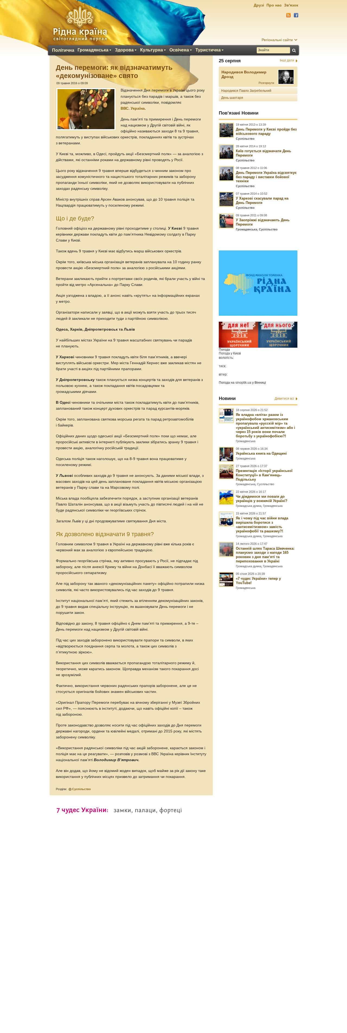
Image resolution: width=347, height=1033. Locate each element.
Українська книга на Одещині (261, 453)
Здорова (124, 50)
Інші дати (287, 60)
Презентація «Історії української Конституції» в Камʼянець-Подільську (264, 475)
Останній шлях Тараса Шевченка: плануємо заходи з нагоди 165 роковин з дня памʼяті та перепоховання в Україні (265, 554)
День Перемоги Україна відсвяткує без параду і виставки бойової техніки (266, 177)
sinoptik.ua (243, 382)
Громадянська (93, 50)
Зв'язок (291, 5)
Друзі (259, 5)
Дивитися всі (284, 398)
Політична (63, 50)
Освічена (179, 50)
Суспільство (81, 789)
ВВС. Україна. (133, 108)
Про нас (274, 5)
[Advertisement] (173, 885)
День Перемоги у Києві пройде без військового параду (266, 131)
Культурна (151, 50)
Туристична (208, 50)
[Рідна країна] (80, 23)
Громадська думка (248, 505)
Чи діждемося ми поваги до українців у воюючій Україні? (261, 498)
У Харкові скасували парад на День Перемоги (262, 200)
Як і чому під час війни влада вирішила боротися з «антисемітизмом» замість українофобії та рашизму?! (262, 524)
